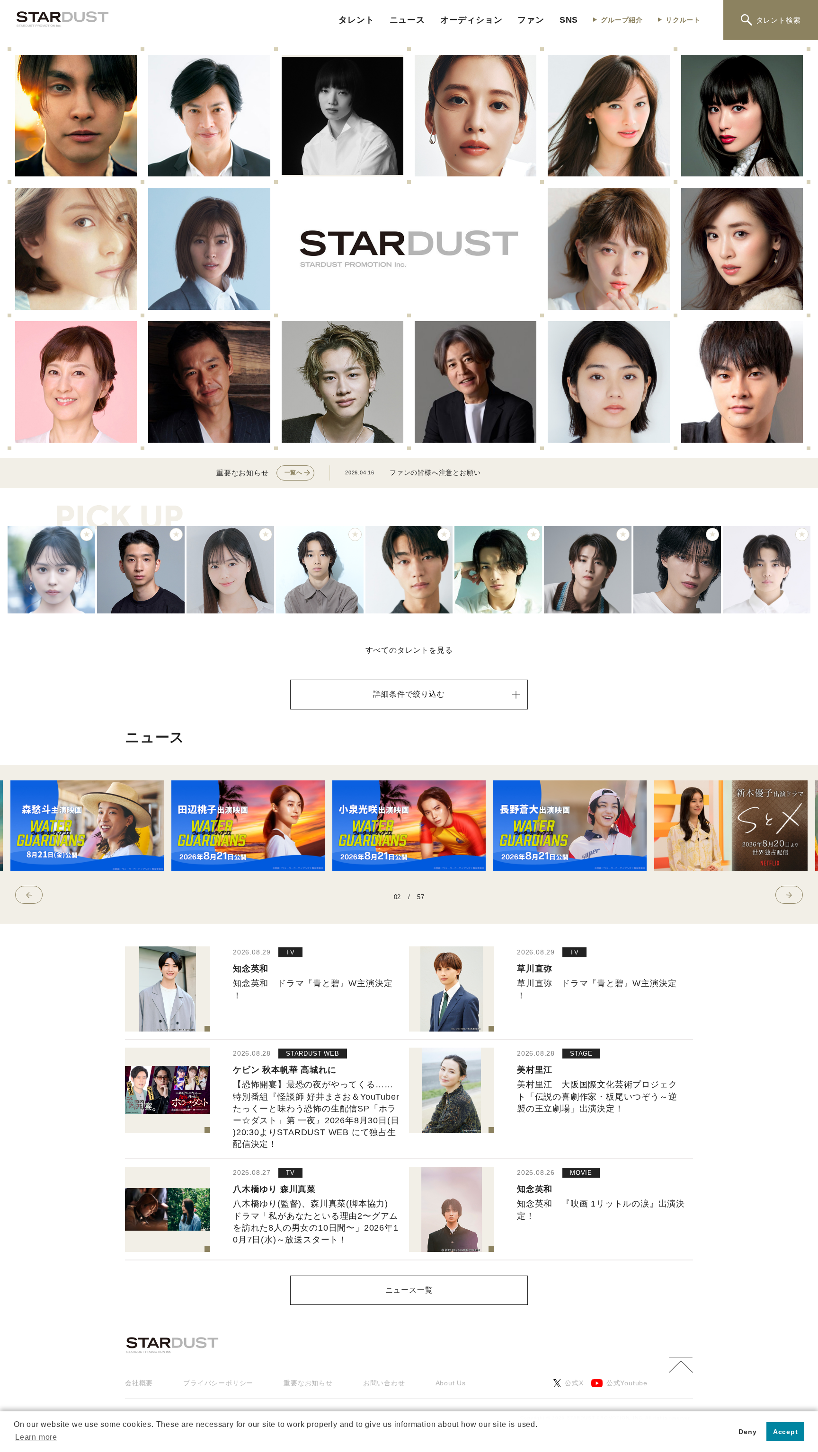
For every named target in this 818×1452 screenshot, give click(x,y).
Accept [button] (785, 1431)
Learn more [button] (36, 1437)
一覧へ (293, 472)
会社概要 (139, 1383)
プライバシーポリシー (218, 1383)
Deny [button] (747, 1431)
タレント (356, 20)
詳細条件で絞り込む (409, 694)
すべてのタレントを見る (409, 650)
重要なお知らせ (308, 1383)
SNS (569, 20)
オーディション (471, 20)
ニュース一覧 (409, 1290)
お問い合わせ (384, 1383)
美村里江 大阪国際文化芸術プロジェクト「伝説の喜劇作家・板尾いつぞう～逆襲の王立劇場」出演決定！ (597, 1096)
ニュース (407, 20)
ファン (530, 20)
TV (290, 952)
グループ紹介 (622, 20)
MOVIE (581, 1172)
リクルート (683, 20)
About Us (451, 1383)
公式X (574, 1383)
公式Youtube (627, 1383)
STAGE (581, 1053)
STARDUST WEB (312, 1053)
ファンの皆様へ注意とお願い (435, 472)
